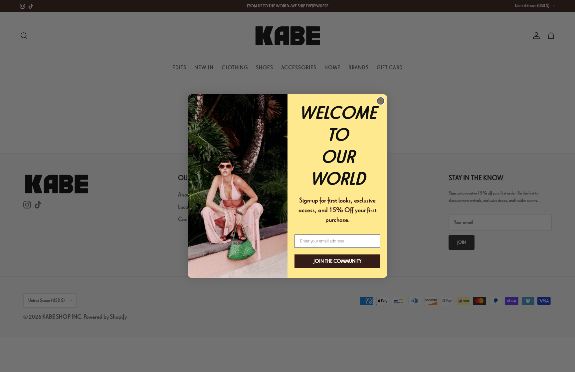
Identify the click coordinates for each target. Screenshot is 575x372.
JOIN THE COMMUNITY (337, 261)
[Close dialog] (380, 101)
